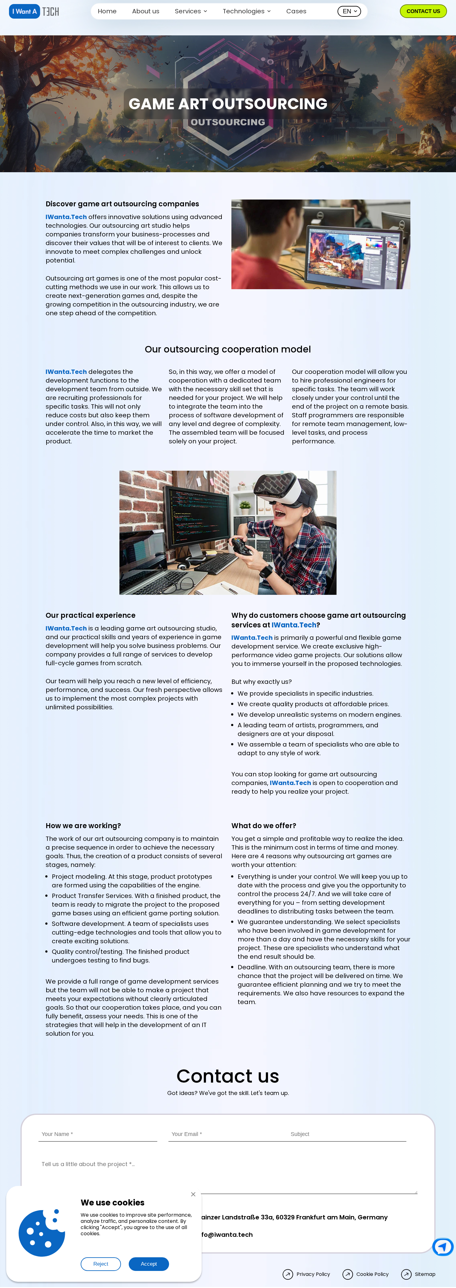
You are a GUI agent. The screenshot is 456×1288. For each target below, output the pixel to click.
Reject (100, 1264)
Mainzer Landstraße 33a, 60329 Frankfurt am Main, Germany (292, 1217)
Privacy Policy (313, 1274)
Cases (296, 11)
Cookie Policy (372, 1274)
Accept (149, 1264)
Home (107, 11)
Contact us (423, 11)
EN (347, 11)
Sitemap (425, 1274)
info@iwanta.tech (224, 1234)
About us (145, 11)
